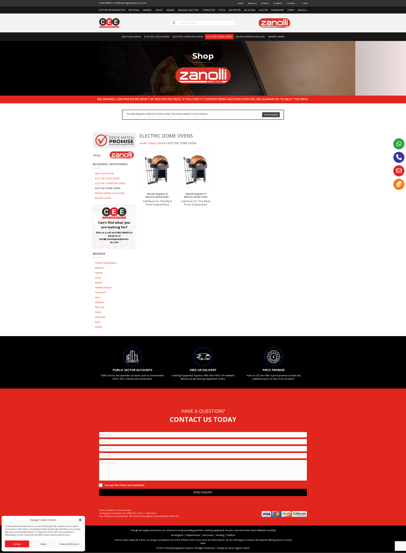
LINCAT (159, 9)
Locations (277, 3)
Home (240, 3)
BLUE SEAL (250, 9)
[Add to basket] (172, 157)
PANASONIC (277, 9)
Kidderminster (193, 535)
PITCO (222, 9)
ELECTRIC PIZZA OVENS (156, 36)
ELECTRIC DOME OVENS (219, 36)
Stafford (231, 535)
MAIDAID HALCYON (188, 9)
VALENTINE (235, 9)
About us (252, 3)
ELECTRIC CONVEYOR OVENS (188, 36)
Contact (290, 3)
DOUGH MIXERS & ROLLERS (250, 36)
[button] (80, 520)
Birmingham (177, 535)
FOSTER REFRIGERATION (112, 9)
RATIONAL (134, 9)
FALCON (263, 9)
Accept (17, 544)
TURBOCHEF (208, 9)
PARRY (290, 9)
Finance (265, 3)
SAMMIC (147, 9)
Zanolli (161, 143)
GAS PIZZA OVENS (131, 36)
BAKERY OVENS (276, 36)
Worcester (208, 535)
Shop (152, 143)
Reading (220, 535)
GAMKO (170, 9)
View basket (271, 114)
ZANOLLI (302, 9)
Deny (43, 544)
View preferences (69, 544)
